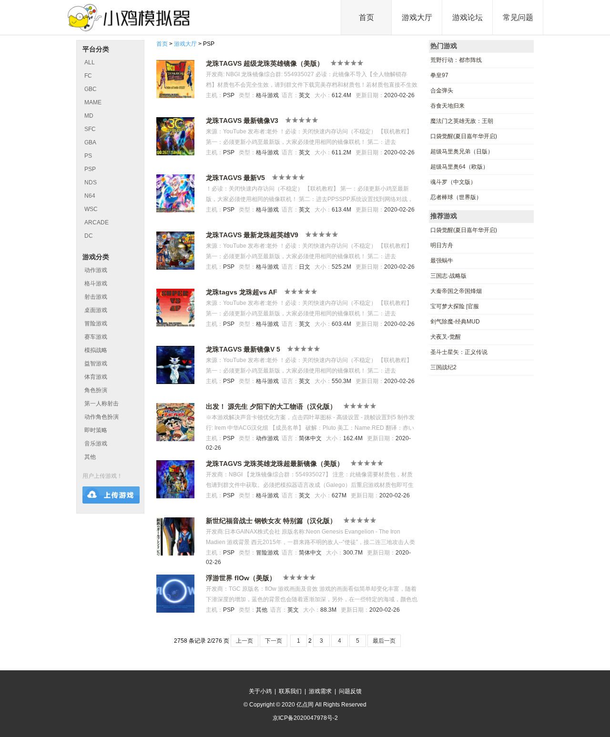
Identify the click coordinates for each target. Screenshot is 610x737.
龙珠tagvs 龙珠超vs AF (241, 292)
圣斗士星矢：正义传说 (459, 352)
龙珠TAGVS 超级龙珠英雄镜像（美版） (265, 63)
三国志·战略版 (448, 276)
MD (88, 115)
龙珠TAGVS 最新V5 (235, 178)
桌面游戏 (95, 310)
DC (88, 235)
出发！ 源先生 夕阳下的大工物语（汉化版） (271, 406)
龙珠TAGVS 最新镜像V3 (242, 120)
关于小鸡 (260, 691)
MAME (93, 102)
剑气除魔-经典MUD (455, 321)
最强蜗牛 (441, 260)
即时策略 (95, 430)
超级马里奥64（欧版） (459, 166)
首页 (366, 17)
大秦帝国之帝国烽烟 (456, 291)
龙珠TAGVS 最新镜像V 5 (243, 349)
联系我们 (290, 691)
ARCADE (96, 222)
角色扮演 (95, 390)
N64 (89, 195)
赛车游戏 (95, 336)
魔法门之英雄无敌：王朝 (461, 121)
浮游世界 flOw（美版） (241, 578)
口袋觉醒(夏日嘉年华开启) (463, 136)
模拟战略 (95, 350)
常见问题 (518, 17)
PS (88, 155)
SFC (90, 129)
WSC (91, 209)
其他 (90, 457)
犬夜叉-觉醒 (445, 336)
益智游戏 (95, 363)
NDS (90, 182)
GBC (90, 89)
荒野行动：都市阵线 (456, 60)
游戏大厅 (417, 17)
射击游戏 (95, 296)
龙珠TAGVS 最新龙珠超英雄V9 (252, 235)
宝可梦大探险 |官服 (454, 306)
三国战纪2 (443, 367)
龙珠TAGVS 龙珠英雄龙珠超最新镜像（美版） (275, 463)
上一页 (244, 640)
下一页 (273, 640)
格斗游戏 (95, 283)
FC (88, 75)
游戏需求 (320, 691)
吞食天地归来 (447, 105)
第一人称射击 (101, 403)
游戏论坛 (467, 17)
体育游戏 (95, 377)
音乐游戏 (95, 443)
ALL (89, 62)
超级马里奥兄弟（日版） (461, 151)
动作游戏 (95, 270)
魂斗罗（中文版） (453, 182)
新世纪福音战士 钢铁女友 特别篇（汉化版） (271, 521)
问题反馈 (350, 691)
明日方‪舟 (441, 245)
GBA (90, 142)
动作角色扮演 (101, 417)
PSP (90, 169)
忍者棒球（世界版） (456, 197)
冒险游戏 (95, 323)
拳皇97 (439, 75)
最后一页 (384, 640)
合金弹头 (441, 90)
